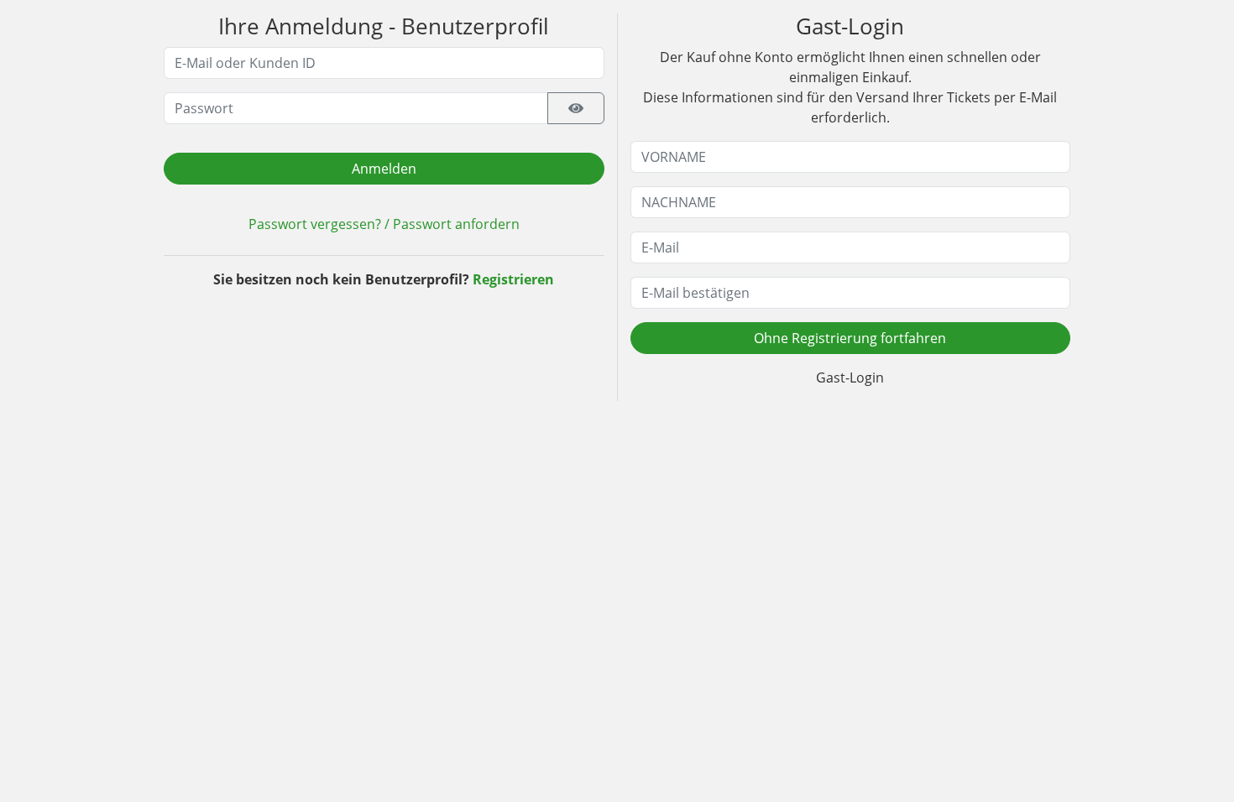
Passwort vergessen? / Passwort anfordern (384, 224)
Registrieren (513, 279)
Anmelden (384, 168)
